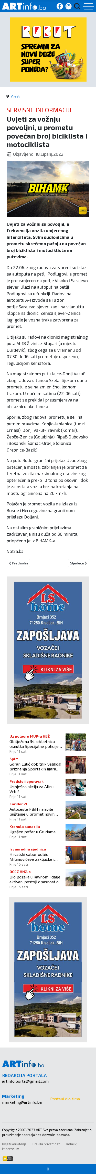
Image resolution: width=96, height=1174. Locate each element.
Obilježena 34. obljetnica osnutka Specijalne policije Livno (34, 744)
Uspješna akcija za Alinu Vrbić (31, 789)
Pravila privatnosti (46, 1144)
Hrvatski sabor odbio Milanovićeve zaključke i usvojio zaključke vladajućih (34, 857)
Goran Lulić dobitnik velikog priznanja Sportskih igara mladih (35, 766)
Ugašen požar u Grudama (32, 831)
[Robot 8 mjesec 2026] (48, 48)
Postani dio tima (65, 1098)
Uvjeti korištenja (14, 1144)
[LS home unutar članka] (48, 649)
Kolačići (72, 1144)
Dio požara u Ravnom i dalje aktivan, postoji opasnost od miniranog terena (35, 879)
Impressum (10, 1149)
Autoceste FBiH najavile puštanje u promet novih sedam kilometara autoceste (35, 811)
